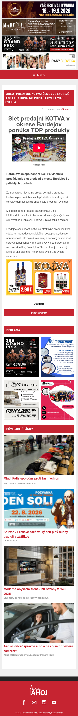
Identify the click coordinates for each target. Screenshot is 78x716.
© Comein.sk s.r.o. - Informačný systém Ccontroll (43, 712)
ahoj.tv (18, 712)
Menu (41, 74)
